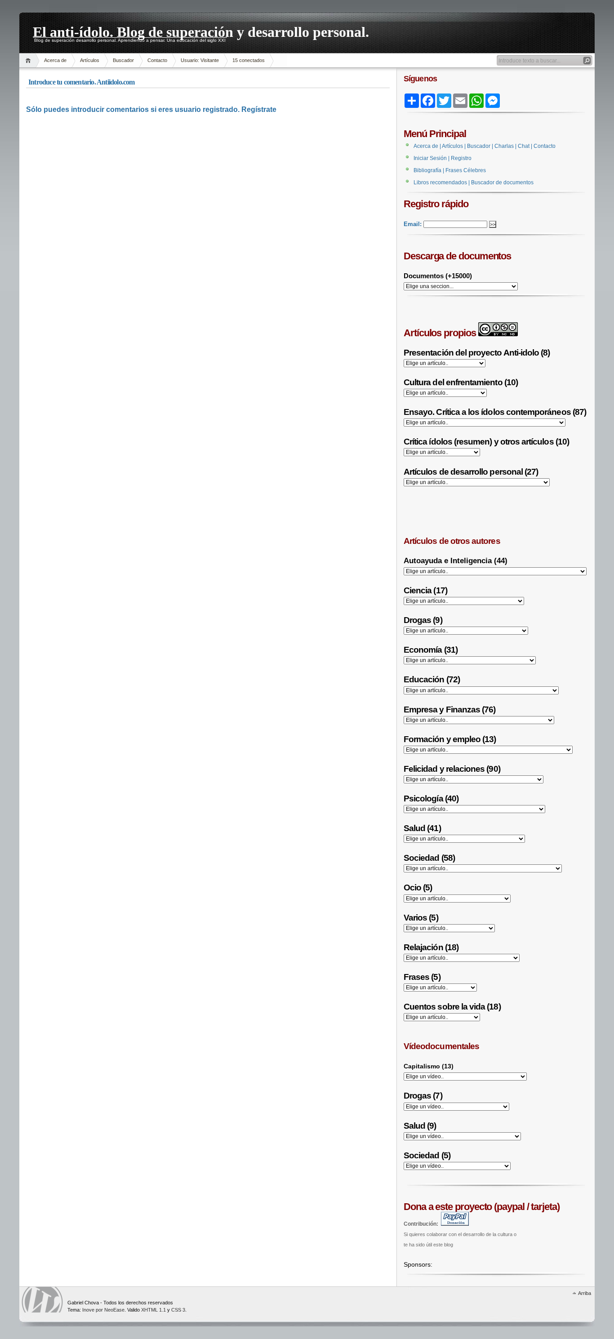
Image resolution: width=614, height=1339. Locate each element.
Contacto (157, 60)
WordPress (42, 1299)
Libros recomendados (440, 182)
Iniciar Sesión (430, 158)
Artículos (89, 60)
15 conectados (248, 60)
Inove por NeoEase (103, 1309)
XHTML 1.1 (153, 1309)
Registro (461, 158)
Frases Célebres (465, 170)
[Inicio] (29, 60)
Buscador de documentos (502, 182)
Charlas (504, 146)
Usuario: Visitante (200, 60)
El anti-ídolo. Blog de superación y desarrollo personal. (201, 30)
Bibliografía (427, 170)
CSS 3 (178, 1309)
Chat (523, 146)
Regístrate (258, 109)
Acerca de (55, 60)
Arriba (584, 1293)
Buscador (123, 60)
